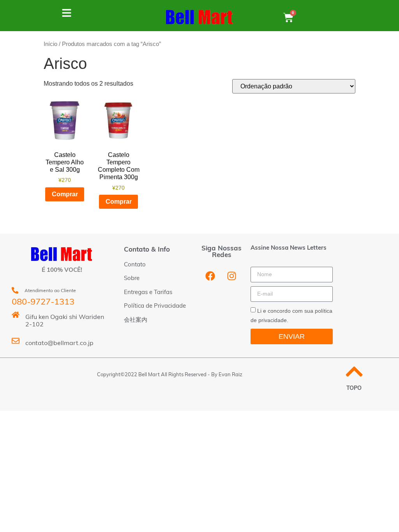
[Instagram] (232, 276)
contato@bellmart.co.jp (59, 343)
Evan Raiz (230, 374)
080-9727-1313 (43, 302)
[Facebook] (210, 276)
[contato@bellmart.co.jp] (15, 341)
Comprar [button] (65, 194)
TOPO (354, 388)
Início (50, 44)
